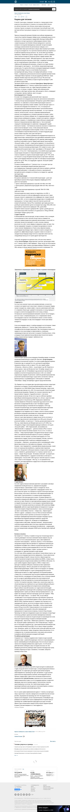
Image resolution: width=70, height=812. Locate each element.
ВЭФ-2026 (44, 4)
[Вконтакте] (18, 795)
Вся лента (53, 741)
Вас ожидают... (44, 807)
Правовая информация (48, 788)
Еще (15, 755)
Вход (49, 1)
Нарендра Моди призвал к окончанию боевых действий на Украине (27, 753)
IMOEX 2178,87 (36, 4)
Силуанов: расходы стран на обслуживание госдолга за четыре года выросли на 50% (31, 746)
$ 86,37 (21, 4)
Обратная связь (46, 786)
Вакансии (33, 790)
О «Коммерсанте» (35, 785)
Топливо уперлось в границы (26, 744)
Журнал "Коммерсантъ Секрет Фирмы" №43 (24, 731)
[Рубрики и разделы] (54, 2)
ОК (53, 9)
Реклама (33, 789)
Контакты (33, 788)
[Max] (29, 795)
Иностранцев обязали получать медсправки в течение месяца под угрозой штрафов (31, 751)
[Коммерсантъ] (15, 2)
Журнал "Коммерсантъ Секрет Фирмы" (22, 13)
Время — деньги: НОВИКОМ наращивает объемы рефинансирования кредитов (36, 777)
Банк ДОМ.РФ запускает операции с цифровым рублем (52, 775)
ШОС (49, 4)
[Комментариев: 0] (19, 17)
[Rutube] (27, 795)
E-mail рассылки (46, 789)
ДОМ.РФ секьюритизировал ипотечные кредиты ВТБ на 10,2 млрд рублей (21, 775)
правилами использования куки (34, 9)
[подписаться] (23, 736)
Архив (32, 786)
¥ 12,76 (30, 4)
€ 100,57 (26, 4)
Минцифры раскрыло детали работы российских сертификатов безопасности (29, 749)
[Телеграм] (15, 795)
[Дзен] (21, 795)
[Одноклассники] (24, 795)
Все (23, 769)
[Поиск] (52, 2)
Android (44, 785)
